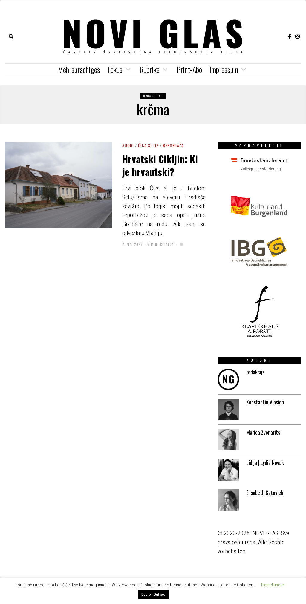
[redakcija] (228, 379)
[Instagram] (297, 36)
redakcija (255, 372)
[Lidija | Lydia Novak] (228, 470)
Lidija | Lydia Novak (265, 462)
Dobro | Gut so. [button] (153, 594)
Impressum (223, 69)
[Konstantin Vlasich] (228, 409)
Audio (128, 145)
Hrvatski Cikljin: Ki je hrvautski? (160, 164)
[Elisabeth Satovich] (228, 500)
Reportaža (173, 145)
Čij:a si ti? (148, 145)
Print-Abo (189, 69)
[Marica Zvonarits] (228, 439)
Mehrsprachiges (79, 69)
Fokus (115, 69)
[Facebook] (290, 36)
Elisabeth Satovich (264, 492)
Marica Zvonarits (263, 432)
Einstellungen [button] (273, 585)
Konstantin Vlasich (265, 402)
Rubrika (150, 69)
